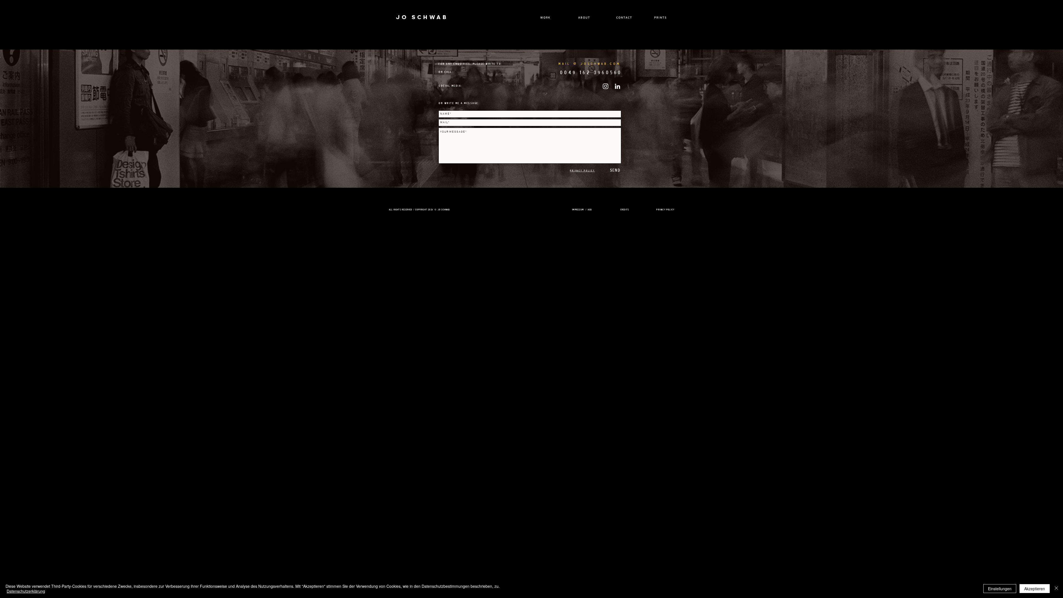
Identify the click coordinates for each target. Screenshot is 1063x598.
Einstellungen (1000, 588)
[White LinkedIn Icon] (617, 86)
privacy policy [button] (665, 209)
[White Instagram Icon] (605, 86)
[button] (582, 170)
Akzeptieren (1034, 588)
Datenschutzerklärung (26, 591)
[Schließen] (1056, 589)
